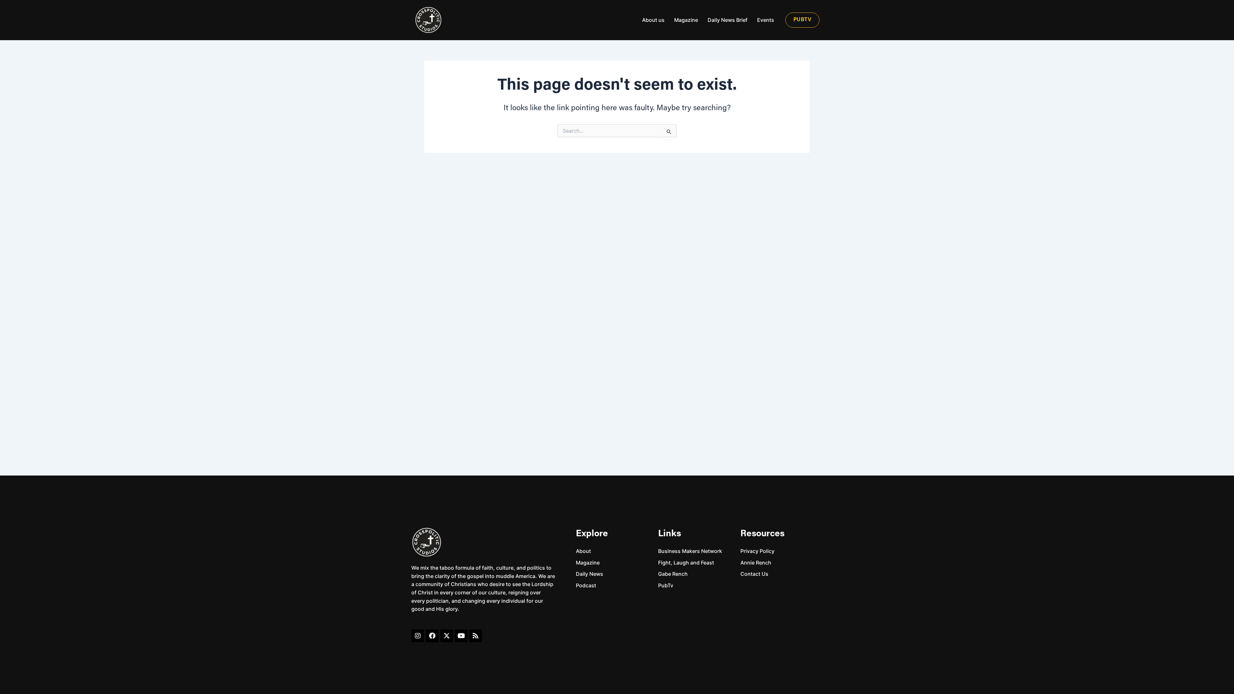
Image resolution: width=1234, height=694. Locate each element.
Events (765, 20)
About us (653, 20)
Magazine (686, 20)
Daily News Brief (727, 20)
